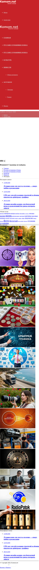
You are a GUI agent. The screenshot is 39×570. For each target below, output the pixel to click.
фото (6, 220)
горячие (27, 213)
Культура (8, 60)
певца (16, 218)
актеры (12, 213)
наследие (12, 218)
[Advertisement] (19, 138)
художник (31, 221)
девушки (31, 213)
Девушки (10, 89)
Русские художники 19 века (16, 45)
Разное (9, 97)
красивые (35, 216)
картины (28, 216)
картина (22, 216)
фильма (1, 221)
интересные (15, 216)
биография (22, 213)
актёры (17, 213)
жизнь (8, 215)
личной (7, 218)
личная (2, 218)
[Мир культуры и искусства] (8, 3)
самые (19, 218)
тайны (23, 218)
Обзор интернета (12, 75)
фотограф (14, 221)
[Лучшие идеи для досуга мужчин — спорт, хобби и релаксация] (17, 245)
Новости (7, 67)
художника (4, 223)
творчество (29, 218)
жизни (2, 216)
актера (2, 213)
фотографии (20, 221)
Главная (6, 168)
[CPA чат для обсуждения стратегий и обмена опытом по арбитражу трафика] (17, 265)
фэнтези (25, 221)
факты (34, 218)
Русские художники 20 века (16, 52)
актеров (7, 213)
